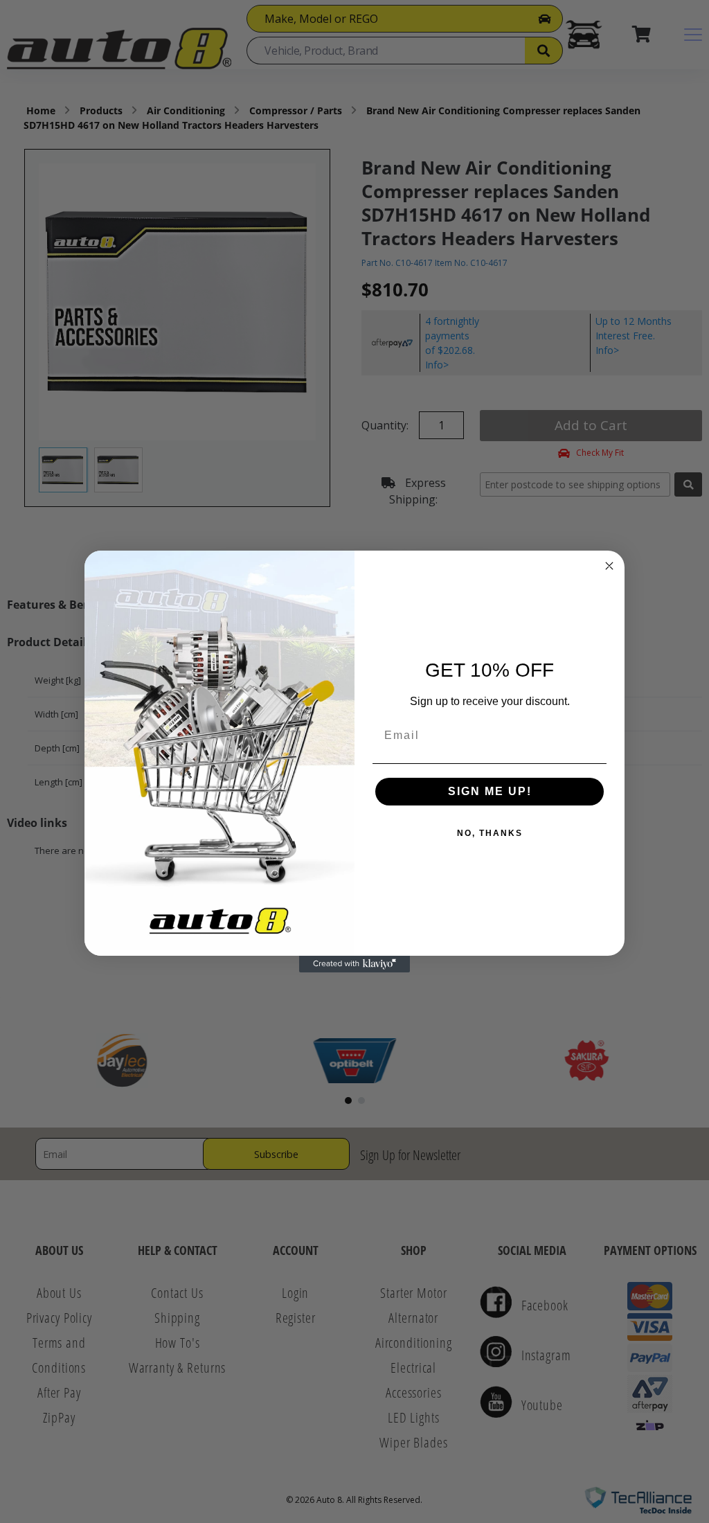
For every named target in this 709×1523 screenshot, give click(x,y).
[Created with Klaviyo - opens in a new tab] (354, 964)
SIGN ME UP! (490, 791)
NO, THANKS (490, 833)
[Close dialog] (609, 566)
